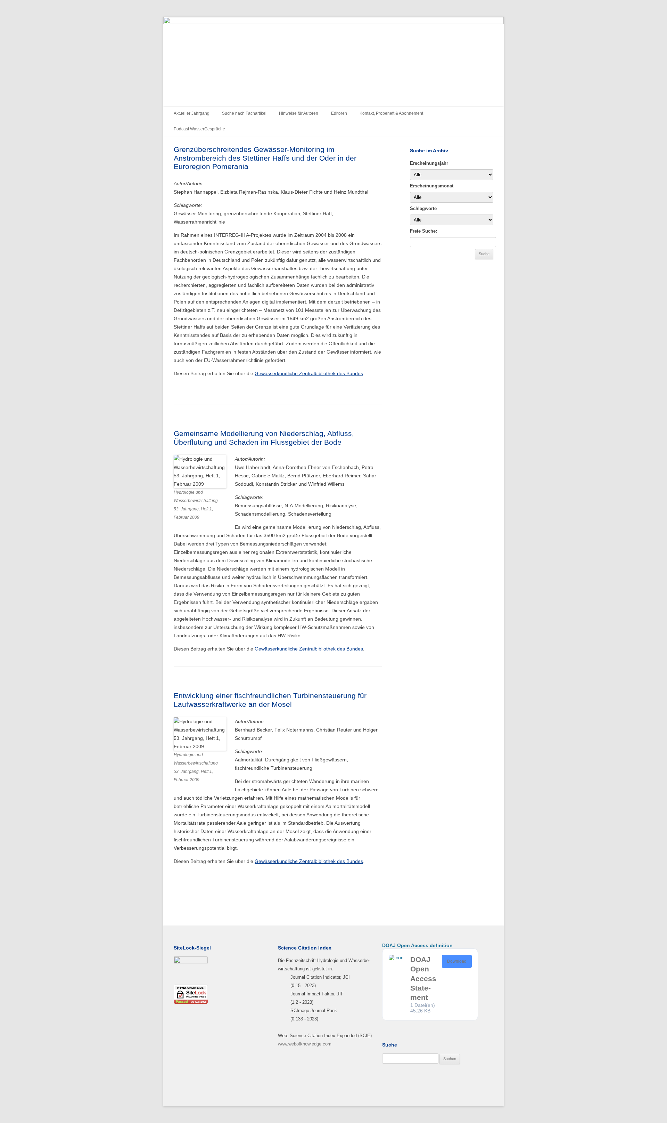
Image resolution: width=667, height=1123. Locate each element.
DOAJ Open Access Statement (423, 978)
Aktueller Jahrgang (191, 113)
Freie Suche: (423, 231)
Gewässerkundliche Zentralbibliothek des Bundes (309, 373)
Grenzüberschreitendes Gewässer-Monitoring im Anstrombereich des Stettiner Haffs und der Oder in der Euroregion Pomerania (265, 157)
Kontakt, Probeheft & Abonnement (391, 113)
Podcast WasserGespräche (199, 129)
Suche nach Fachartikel (244, 113)
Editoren (339, 113)
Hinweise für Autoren (298, 113)
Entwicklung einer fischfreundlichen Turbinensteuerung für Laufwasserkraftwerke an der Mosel (270, 700)
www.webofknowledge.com (304, 1044)
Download (457, 961)
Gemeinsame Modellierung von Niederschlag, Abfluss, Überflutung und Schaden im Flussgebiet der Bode (264, 437)
